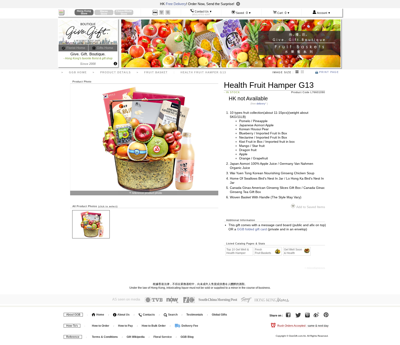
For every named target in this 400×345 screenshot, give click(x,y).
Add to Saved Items (310, 207)
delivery (260, 103)
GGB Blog (187, 337)
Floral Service (162, 337)
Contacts (148, 314)
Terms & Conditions (105, 337)
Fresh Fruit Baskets (263, 251)
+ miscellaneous (314, 268)
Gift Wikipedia (136, 337)
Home (100, 314)
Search (172, 314)
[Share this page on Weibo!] (316, 315)
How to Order (100, 325)
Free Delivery (176, 4)
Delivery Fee (189, 325)
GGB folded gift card (252, 229)
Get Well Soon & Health (293, 251)
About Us (123, 314)
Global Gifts (219, 314)
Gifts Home (104, 48)
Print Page (328, 72)
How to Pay (126, 325)
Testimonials (194, 314)
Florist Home (75, 48)
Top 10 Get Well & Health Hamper (237, 251)
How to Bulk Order (154, 325)
